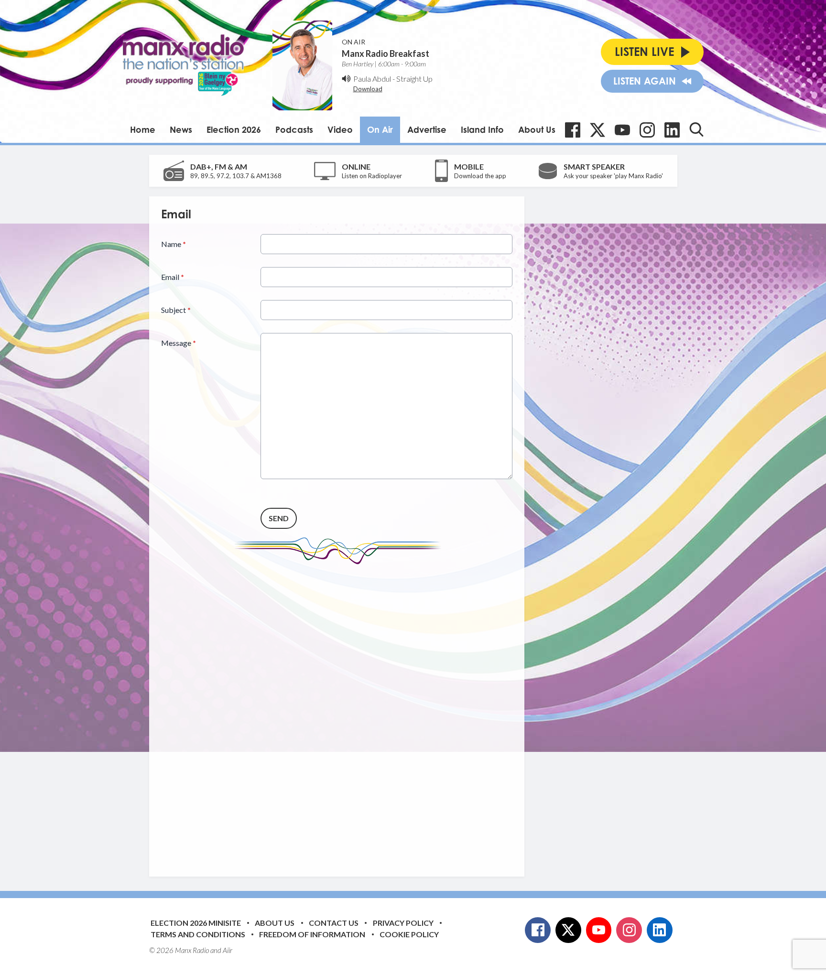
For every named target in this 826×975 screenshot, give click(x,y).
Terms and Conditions (198, 934)
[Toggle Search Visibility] (696, 129)
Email (172, 276)
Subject (176, 309)
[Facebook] (572, 130)
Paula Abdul (372, 78)
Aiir (227, 950)
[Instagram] (647, 130)
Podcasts (294, 129)
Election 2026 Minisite (196, 922)
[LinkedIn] (672, 130)
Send (279, 518)
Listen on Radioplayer (372, 176)
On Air (380, 129)
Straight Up (414, 78)
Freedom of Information (312, 934)
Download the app (480, 176)
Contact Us (334, 922)
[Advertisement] (340, 713)
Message (178, 342)
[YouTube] (622, 130)
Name (173, 243)
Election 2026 (233, 129)
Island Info (482, 129)
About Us (536, 129)
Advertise (426, 129)
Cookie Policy (409, 934)
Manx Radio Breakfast (385, 53)
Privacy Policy (403, 922)
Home (142, 129)
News (181, 129)
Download (367, 89)
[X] (597, 130)
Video (340, 129)
